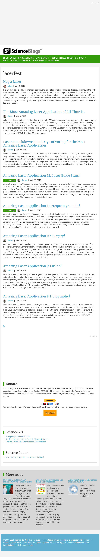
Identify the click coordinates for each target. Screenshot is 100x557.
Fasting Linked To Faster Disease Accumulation (26, 441)
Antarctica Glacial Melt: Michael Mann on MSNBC (82, 481)
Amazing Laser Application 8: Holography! (36, 296)
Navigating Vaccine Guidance (18, 436)
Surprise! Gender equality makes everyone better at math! (17, 481)
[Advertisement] (50, 22)
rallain (10, 86)
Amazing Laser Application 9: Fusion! (32, 266)
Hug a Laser (12, 82)
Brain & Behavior (21, 60)
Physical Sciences (26, 58)
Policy (82, 58)
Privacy (44, 540)
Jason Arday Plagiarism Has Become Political (25, 457)
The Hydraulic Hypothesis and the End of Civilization (49, 481)
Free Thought (52, 60)
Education (72, 58)
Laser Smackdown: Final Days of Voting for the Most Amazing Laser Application (44, 143)
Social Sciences (58, 58)
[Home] (18, 51)
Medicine (7, 60)
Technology (38, 60)
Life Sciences (9, 58)
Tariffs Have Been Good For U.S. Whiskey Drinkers (27, 439)
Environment (42, 58)
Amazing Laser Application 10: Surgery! (34, 236)
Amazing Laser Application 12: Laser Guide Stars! (41, 176)
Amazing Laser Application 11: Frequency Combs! (41, 206)
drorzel (10, 116)
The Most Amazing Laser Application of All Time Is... (44, 112)
